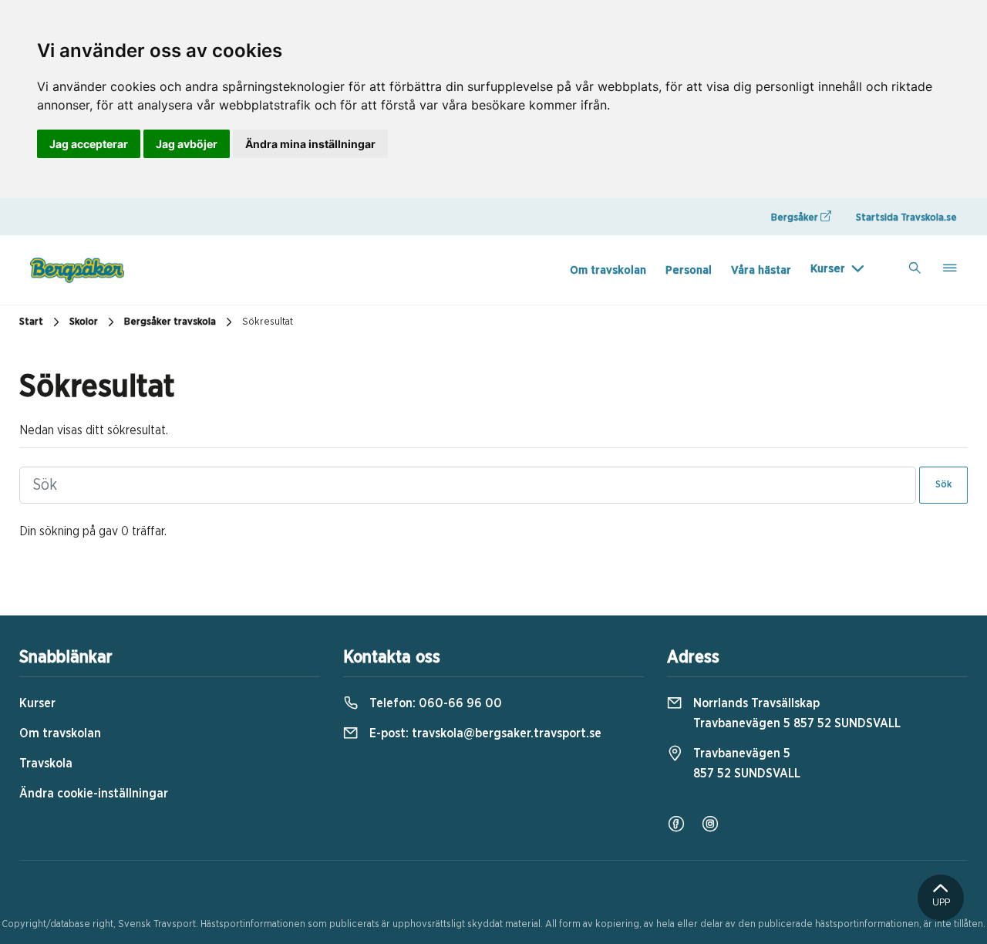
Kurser (827, 269)
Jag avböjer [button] (186, 143)
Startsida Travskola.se (906, 218)
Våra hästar (761, 270)
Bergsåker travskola (170, 322)
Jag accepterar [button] (88, 143)
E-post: (483, 733)
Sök (943, 485)
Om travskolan (608, 270)
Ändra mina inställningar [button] (310, 143)
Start (31, 322)
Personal (688, 270)
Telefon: (434, 703)
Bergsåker (795, 218)
